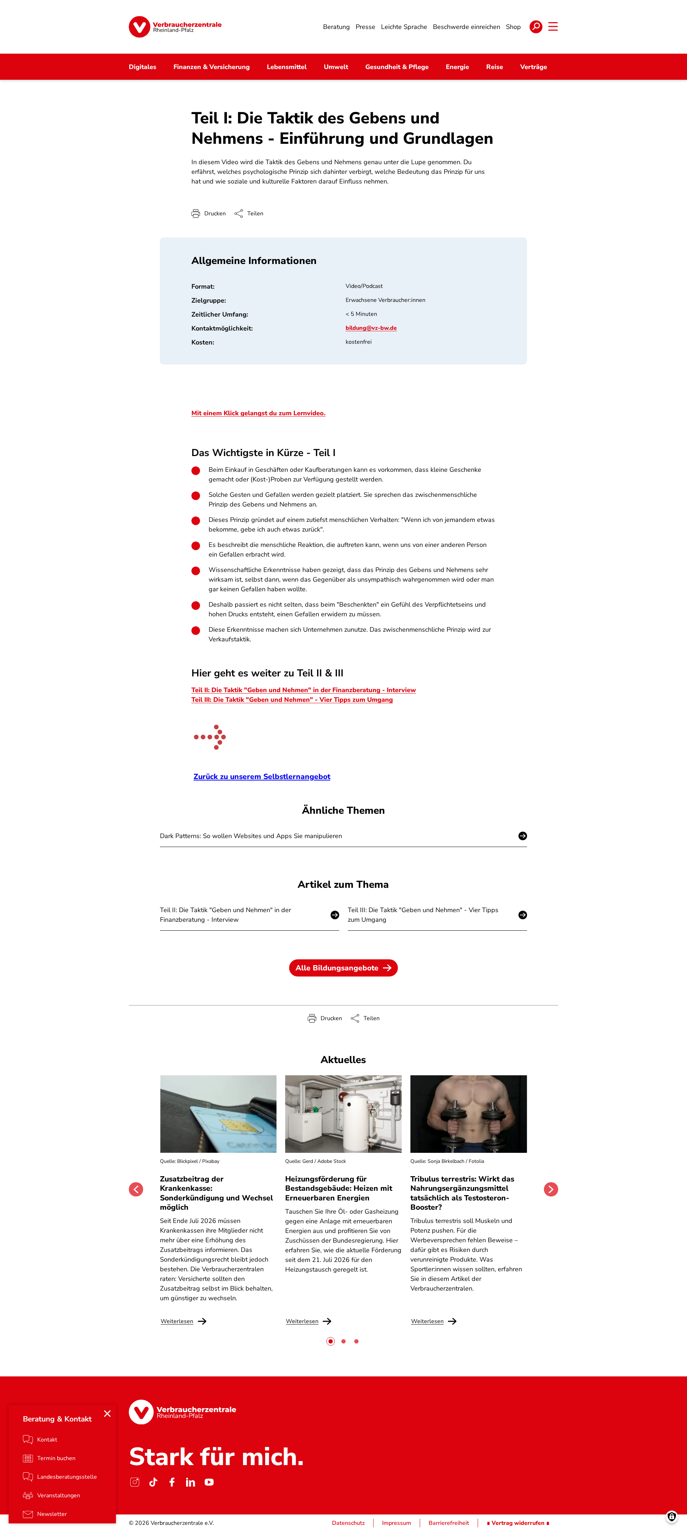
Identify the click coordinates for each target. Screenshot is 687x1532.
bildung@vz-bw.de (371, 328)
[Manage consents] (672, 1517)
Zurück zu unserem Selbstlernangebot (262, 777)
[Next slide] (551, 1189)
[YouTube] (209, 1482)
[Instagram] (134, 1482)
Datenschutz (348, 1523)
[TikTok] (153, 1482)
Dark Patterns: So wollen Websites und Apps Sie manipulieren (251, 836)
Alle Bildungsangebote (337, 968)
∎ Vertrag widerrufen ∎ (518, 1523)
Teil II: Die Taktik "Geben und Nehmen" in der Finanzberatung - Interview (303, 690)
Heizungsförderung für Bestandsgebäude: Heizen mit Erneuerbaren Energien (338, 1188)
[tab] (330, 1341)
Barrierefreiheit (449, 1523)
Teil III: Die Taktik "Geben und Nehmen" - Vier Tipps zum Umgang (292, 699)
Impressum (396, 1523)
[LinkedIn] (190, 1482)
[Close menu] (107, 1413)
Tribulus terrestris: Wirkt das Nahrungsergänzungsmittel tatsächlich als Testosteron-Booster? (462, 1193)
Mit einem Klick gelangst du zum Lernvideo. (258, 413)
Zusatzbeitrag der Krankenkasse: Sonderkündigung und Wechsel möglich (216, 1193)
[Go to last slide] (136, 1189)
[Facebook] (171, 1482)
